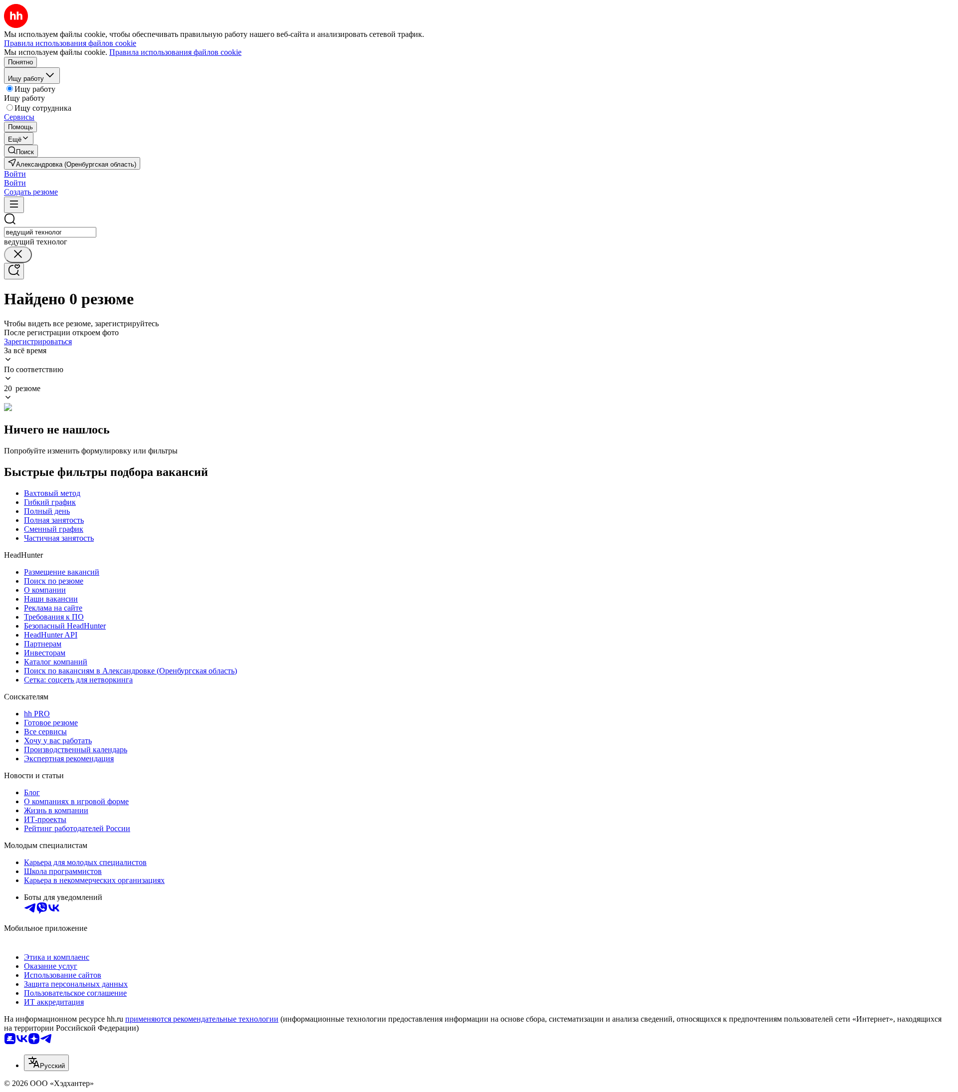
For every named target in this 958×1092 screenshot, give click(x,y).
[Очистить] (18, 254)
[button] (15, 174)
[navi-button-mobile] (14, 205)
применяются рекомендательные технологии (201, 1019)
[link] (21, 151)
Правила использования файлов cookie (175, 52)
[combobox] (50, 232)
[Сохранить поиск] (14, 271)
